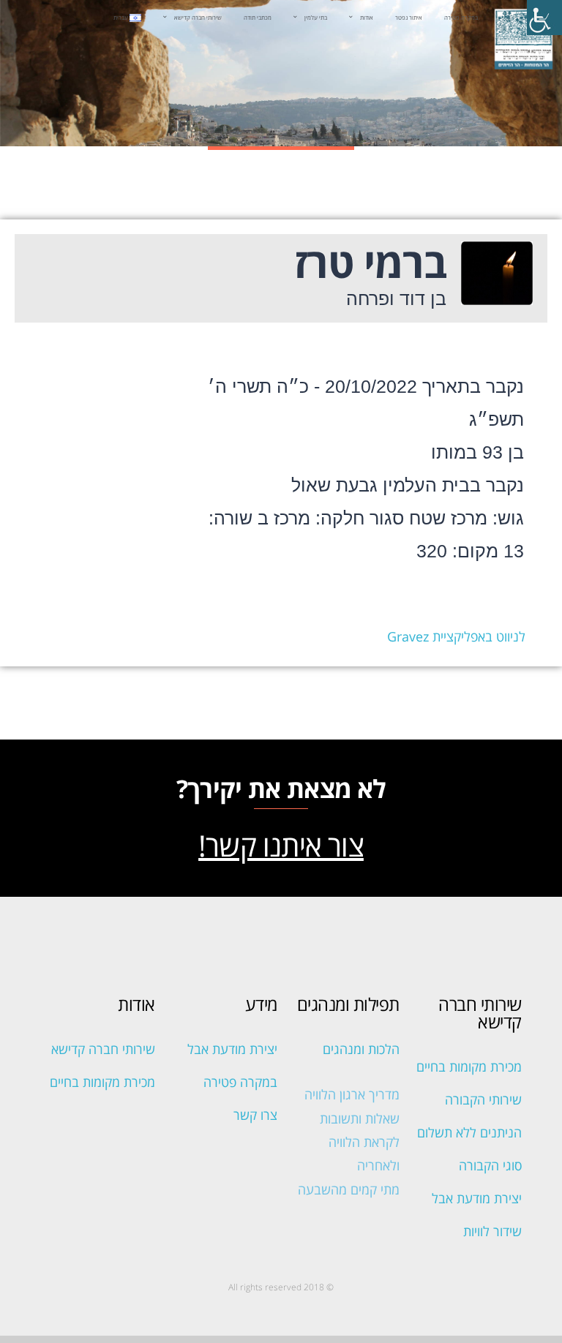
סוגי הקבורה (490, 1165)
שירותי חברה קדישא (198, 17)
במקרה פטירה (461, 17)
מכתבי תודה (257, 17)
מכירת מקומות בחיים (469, 1066)
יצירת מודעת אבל (477, 1198)
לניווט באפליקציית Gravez (456, 636)
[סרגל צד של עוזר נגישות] (544, 17)
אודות (366, 17)
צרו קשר (255, 1115)
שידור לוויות (492, 1231)
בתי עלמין (315, 17)
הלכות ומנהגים (361, 1049)
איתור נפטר (408, 17)
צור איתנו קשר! (281, 845)
